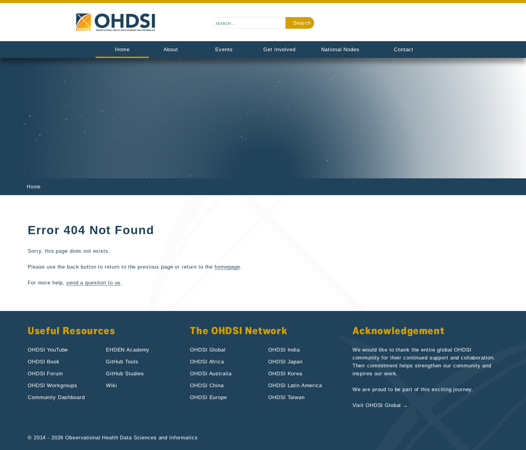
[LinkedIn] (446, 23)
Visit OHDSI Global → (380, 405)
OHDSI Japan (285, 362)
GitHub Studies (125, 373)
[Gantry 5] (116, 22)
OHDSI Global (207, 350)
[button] (399, 23)
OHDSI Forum (45, 373)
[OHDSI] (415, 23)
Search (302, 23)
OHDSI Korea (285, 373)
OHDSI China (207, 385)
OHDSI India (284, 350)
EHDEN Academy (127, 350)
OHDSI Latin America (295, 385)
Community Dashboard (56, 397)
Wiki (111, 385)
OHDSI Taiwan (286, 397)
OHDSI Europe (208, 397)
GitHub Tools (122, 362)
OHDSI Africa (207, 362)
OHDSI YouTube (48, 350)
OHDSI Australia (210, 373)
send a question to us (93, 283)
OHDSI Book (44, 362)
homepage (227, 267)
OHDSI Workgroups (52, 385)
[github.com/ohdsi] (430, 23)
